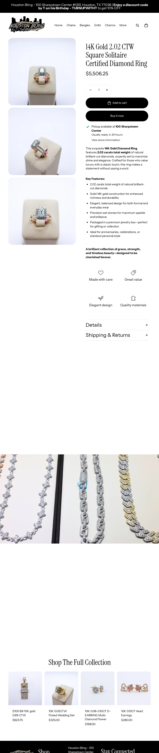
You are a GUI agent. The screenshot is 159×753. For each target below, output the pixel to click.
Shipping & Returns (108, 335)
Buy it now (117, 116)
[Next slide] (75, 688)
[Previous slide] (48, 688)
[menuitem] (122, 25)
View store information (106, 140)
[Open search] (137, 25)
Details (94, 325)
